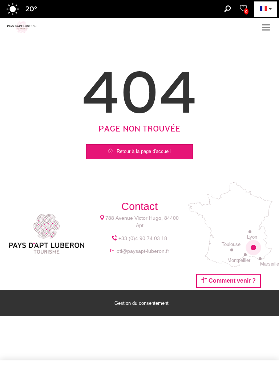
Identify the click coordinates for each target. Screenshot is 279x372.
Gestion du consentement (141, 303)
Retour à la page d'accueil (144, 151)
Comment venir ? (231, 281)
